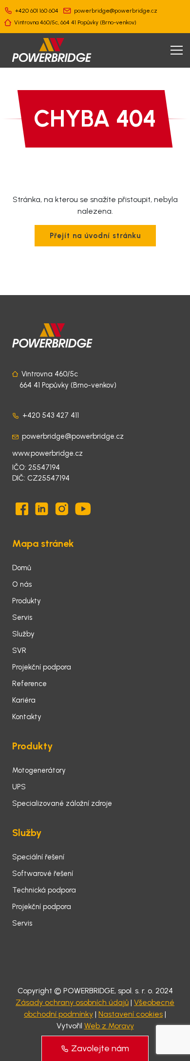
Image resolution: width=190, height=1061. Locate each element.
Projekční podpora (41, 667)
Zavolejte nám (100, 1048)
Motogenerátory (39, 770)
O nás (22, 584)
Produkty (26, 600)
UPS (19, 786)
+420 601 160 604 (36, 10)
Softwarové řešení (42, 873)
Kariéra (24, 700)
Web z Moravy (109, 1025)
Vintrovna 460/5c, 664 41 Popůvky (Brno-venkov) (75, 22)
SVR (19, 650)
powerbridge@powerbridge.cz (115, 10)
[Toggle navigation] (177, 50)
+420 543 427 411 (50, 415)
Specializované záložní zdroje (62, 803)
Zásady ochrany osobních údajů (72, 1002)
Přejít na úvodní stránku (95, 235)
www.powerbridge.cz (47, 453)
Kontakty (26, 716)
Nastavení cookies (130, 1014)
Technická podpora (44, 890)
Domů (21, 567)
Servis (22, 617)
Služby (23, 634)
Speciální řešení (38, 857)
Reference (29, 683)
